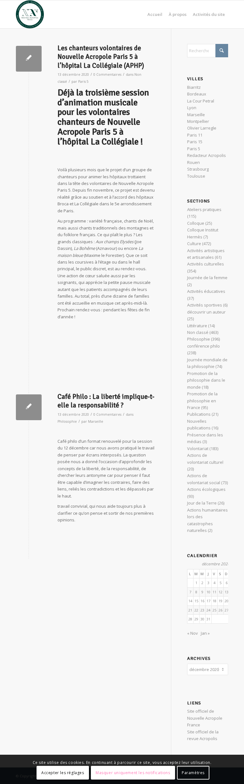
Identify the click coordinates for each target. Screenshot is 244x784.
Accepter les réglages (62, 772)
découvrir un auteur (206, 312)
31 (208, 619)
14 (190, 600)
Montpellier (198, 121)
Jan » (205, 633)
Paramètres (193, 772)
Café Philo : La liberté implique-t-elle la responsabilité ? (106, 400)
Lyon (191, 107)
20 (226, 600)
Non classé (197, 332)
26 (220, 610)
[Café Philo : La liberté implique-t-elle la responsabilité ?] (29, 407)
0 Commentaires (107, 74)
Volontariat (197, 448)
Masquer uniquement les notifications (133, 772)
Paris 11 (194, 135)
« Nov (192, 633)
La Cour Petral (200, 101)
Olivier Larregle (201, 128)
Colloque (195, 223)
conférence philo (203, 346)
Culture (194, 243)
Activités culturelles (205, 264)
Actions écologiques (206, 489)
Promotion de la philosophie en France (202, 400)
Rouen (193, 162)
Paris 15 (194, 142)
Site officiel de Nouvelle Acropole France (204, 718)
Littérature (197, 325)
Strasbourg (198, 169)
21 (190, 610)
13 (226, 592)
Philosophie (67, 421)
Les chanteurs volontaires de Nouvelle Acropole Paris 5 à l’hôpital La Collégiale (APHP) (101, 57)
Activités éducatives (206, 291)
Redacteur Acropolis (206, 155)
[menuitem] (155, 14)
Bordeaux (196, 94)
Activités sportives (204, 305)
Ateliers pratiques (204, 209)
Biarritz (194, 87)
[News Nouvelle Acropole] (30, 14)
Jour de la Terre (202, 503)
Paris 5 (83, 81)
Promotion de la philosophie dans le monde (206, 380)
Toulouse (196, 176)
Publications (199, 414)
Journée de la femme (207, 277)
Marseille (95, 421)
